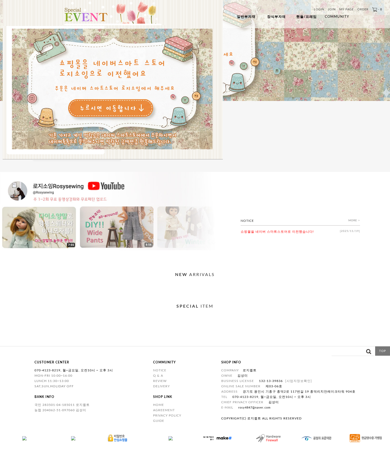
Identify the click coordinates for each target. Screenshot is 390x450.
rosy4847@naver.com (254, 407)
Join (332, 9)
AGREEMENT (164, 410)
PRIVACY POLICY (167, 415)
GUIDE (158, 420)
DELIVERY (161, 386)
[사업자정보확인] (298, 381)
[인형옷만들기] (195, 249)
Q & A (158, 375)
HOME (158, 404)
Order (363, 9)
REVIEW (160, 381)
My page (346, 9)
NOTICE (159, 370)
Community (337, 17)
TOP (382, 351)
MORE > (354, 220)
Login (319, 9)
